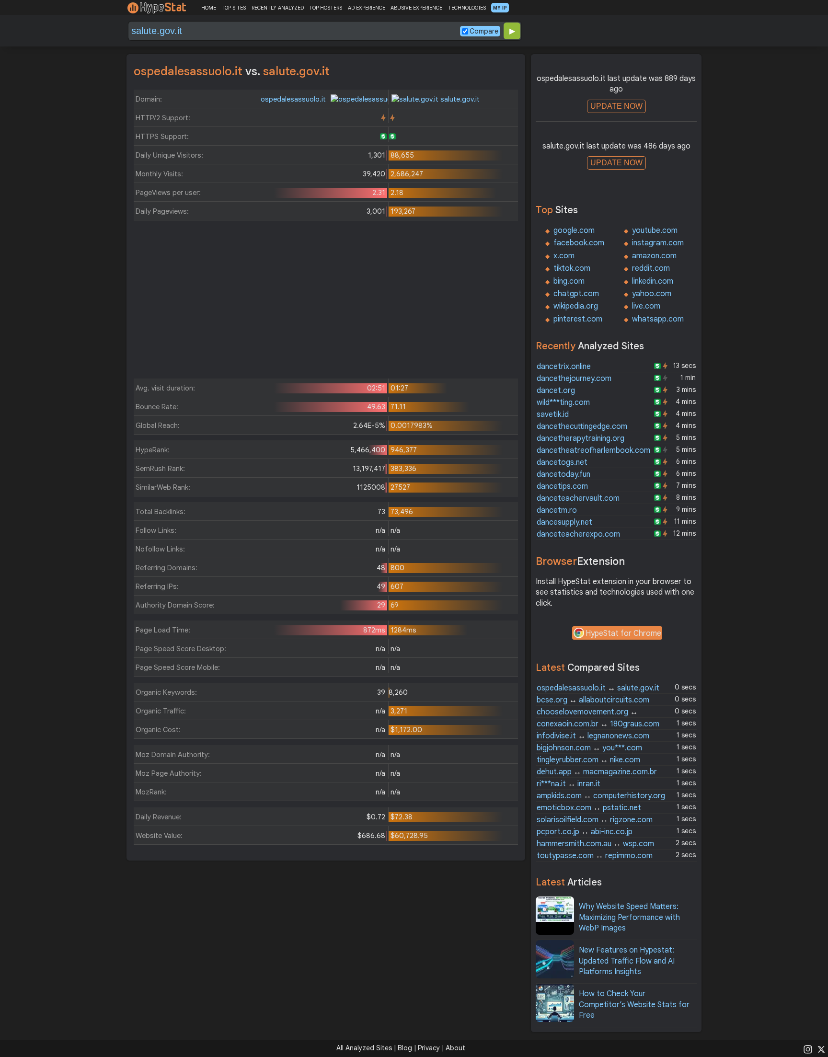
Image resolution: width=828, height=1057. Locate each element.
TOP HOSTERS (325, 7)
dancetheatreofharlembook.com (593, 450)
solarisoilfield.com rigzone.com (595, 820)
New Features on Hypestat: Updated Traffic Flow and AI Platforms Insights (627, 961)
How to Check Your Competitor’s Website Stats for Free (634, 1004)
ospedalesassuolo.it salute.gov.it (598, 688)
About (455, 1048)
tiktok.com (571, 268)
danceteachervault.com (578, 498)
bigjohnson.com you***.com (589, 748)
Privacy (429, 1048)
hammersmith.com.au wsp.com (595, 844)
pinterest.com (577, 319)
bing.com (569, 281)
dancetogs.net (562, 462)
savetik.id (553, 414)
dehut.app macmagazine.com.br (597, 772)
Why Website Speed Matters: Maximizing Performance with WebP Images (629, 917)
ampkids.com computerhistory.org (601, 796)
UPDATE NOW (616, 106)
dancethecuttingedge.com (582, 426)
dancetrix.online (564, 366)
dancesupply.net (564, 522)
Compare (484, 31)
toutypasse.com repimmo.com (595, 856)
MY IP (500, 7)
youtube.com (655, 230)
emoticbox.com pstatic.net (589, 808)
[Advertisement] (326, 302)
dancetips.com (562, 486)
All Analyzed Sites (364, 1048)
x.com (564, 256)
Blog (405, 1048)
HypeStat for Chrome (623, 633)
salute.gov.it (459, 99)
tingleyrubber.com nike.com (588, 760)
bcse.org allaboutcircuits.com (593, 700)
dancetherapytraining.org (580, 438)
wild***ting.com (563, 402)
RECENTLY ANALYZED (278, 7)
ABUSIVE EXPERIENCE (416, 7)
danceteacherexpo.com (578, 534)
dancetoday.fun (563, 474)
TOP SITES (233, 7)
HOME (208, 7)
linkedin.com (652, 281)
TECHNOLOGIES (467, 7)
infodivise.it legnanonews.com (593, 736)
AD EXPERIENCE (366, 7)
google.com (574, 230)
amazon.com (654, 256)
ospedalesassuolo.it (294, 99)
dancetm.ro (557, 510)
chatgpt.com (576, 294)
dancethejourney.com (574, 378)
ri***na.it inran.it (568, 784)
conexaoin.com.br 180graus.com (598, 724)
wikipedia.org (575, 306)
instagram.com (658, 243)
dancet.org (556, 390)
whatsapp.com (658, 319)
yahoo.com (651, 294)
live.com (646, 306)
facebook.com (578, 243)
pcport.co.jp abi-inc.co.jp (584, 832)
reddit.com (651, 268)
